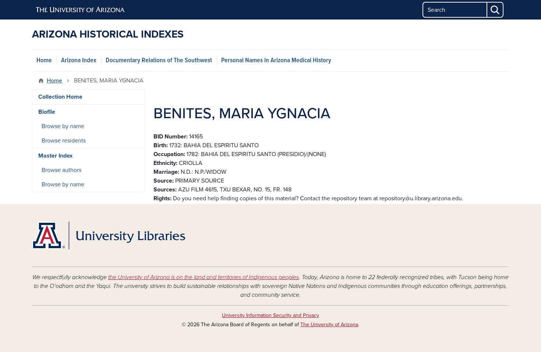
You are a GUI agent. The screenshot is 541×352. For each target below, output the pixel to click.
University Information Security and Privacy (270, 315)
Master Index (55, 155)
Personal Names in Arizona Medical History (276, 60)
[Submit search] (495, 10)
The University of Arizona (329, 324)
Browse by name (63, 126)
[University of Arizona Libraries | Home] (108, 235)
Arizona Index (78, 60)
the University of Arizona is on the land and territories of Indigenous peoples (203, 277)
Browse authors (61, 170)
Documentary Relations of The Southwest (159, 60)
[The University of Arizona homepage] (81, 10)
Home (44, 60)
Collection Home (60, 97)
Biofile (46, 112)
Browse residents (64, 140)
